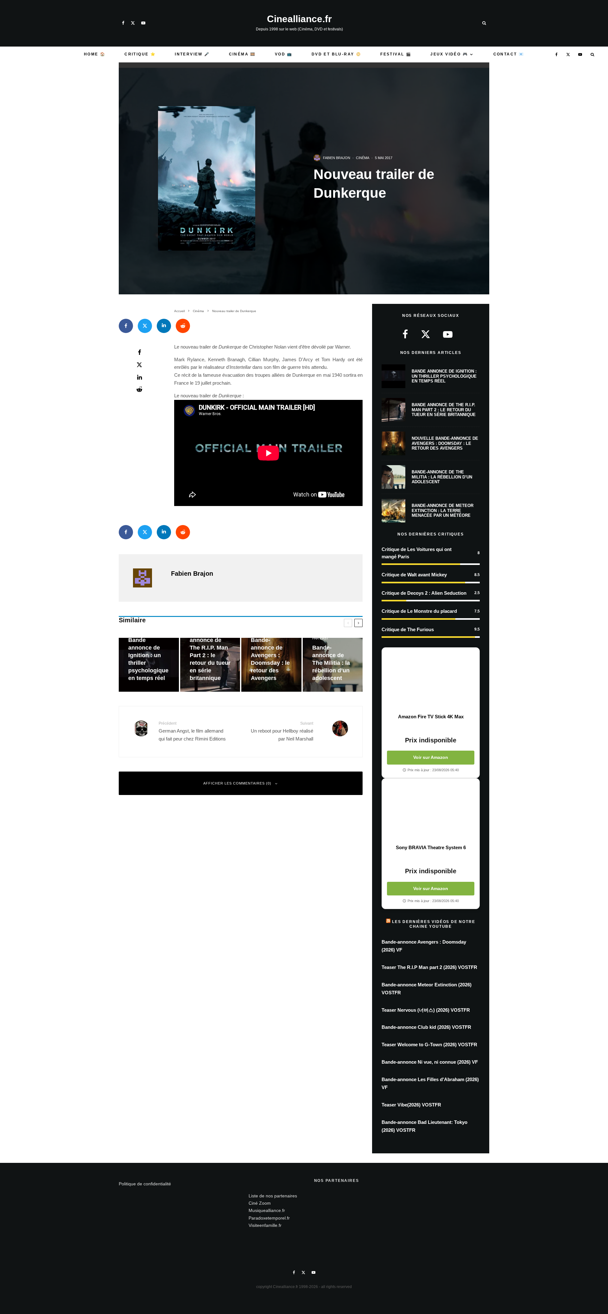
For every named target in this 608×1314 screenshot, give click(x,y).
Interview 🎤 (192, 54)
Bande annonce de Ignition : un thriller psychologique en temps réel (444, 376)
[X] (133, 23)
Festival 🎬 (395, 54)
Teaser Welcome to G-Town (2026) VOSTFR (429, 1044)
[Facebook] (123, 23)
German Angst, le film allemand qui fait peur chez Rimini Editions (192, 731)
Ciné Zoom (260, 1203)
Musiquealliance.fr (267, 1210)
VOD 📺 (284, 54)
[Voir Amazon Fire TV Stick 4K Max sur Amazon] (430, 680)
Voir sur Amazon (430, 757)
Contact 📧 (508, 54)
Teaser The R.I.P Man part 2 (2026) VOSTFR (429, 967)
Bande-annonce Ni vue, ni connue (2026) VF (430, 1062)
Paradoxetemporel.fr (269, 1218)
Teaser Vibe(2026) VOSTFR (411, 1104)
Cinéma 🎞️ (242, 54)
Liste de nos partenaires (273, 1195)
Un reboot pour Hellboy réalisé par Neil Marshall (282, 731)
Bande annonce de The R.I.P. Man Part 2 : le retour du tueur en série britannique (444, 409)
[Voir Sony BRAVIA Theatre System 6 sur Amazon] (430, 811)
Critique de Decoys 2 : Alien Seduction (424, 593)
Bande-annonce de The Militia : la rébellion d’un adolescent (442, 477)
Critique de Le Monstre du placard (419, 611)
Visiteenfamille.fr (265, 1225)
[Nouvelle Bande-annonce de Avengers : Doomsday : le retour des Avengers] (271, 665)
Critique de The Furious (408, 629)
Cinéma (362, 158)
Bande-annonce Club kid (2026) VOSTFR (426, 1027)
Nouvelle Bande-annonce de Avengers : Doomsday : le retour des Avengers (445, 443)
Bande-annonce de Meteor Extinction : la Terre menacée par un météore (442, 510)
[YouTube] (143, 23)
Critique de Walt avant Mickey (414, 574)
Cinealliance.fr (299, 19)
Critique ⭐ (140, 54)
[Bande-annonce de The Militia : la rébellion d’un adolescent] (333, 665)
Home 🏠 (94, 54)
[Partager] (126, 326)
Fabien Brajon (336, 158)
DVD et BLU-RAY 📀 (336, 54)
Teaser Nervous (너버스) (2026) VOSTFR (426, 1010)
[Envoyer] (183, 326)
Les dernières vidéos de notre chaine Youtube (433, 924)
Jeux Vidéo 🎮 (449, 54)
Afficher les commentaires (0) (237, 783)
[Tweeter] (145, 326)
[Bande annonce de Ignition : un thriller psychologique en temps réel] (149, 665)
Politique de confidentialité (145, 1183)
